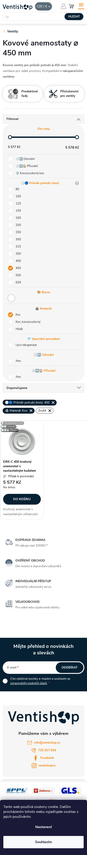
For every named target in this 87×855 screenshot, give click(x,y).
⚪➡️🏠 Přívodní (27, 166)
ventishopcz (47, 765)
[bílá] (11, 298)
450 (18, 268)
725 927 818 (47, 750)
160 (18, 218)
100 (18, 196)
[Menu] (81, 6)
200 (18, 225)
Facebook (47, 758)
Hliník (19, 329)
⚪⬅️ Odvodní (25, 159)
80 (17, 189)
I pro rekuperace (26, 345)
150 (18, 211)
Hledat (74, 17)
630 (18, 282)
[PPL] (17, 790)
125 (18, 204)
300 (18, 239)
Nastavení (43, 827)
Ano (18, 361)
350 (18, 254)
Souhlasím (43, 842)
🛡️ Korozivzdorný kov (30, 173)
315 (18, 247)
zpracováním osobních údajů (28, 683)
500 (18, 275)
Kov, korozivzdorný (28, 322)
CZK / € (42, 6)
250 (18, 232)
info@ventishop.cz (47, 742)
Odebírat (70, 667)
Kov (18, 315)
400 (18, 261)
